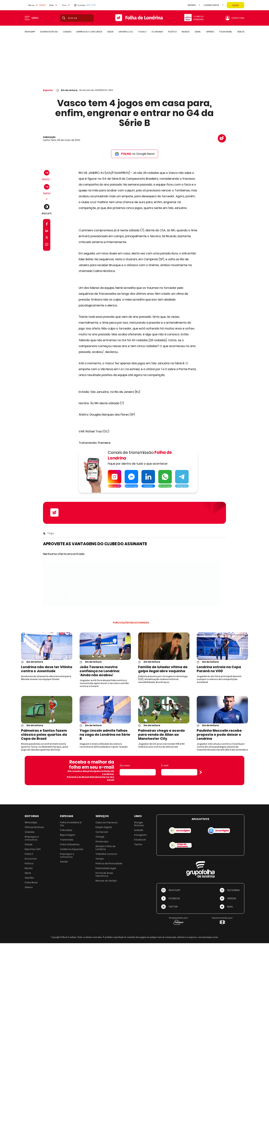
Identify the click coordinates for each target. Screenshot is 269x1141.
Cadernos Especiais (71, 849)
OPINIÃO (210, 31)
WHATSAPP (30, 31)
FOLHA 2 (142, 31)
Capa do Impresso (107, 822)
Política (29, 863)
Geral (28, 873)
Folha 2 (29, 853)
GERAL (198, 31)
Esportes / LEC (33, 849)
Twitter (138, 844)
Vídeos (29, 887)
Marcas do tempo (106, 880)
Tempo (100, 858)
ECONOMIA (157, 31)
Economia (31, 858)
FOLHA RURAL (225, 31)
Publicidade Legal (106, 868)
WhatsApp (31, 822)
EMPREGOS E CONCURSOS (89, 31)
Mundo (29, 868)
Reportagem (67, 834)
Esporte (48, 90)
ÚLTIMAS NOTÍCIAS (49, 31)
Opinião (29, 877)
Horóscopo (102, 841)
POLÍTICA (172, 31)
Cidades (30, 831)
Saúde (28, 844)
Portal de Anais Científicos (104, 874)
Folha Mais (66, 830)
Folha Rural (31, 882)
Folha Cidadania (69, 844)
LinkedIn (138, 830)
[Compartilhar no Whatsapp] (46, 245)
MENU (35, 18)
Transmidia (66, 839)
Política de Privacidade (109, 863)
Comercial (102, 831)
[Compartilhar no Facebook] (47, 225)
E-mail (164, 765)
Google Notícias (139, 824)
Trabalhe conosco (106, 853)
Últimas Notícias (34, 827)
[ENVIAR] (200, 772)
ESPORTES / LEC (126, 31)
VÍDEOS (240, 31)
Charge (100, 836)
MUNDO (186, 31)
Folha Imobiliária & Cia (71, 824)
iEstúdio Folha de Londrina (105, 848)
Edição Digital (104, 827)
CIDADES (67, 31)
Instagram (140, 834)
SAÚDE (110, 31)
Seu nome (125, 765)
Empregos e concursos (32, 838)
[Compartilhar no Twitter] (46, 238)
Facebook (140, 839)
